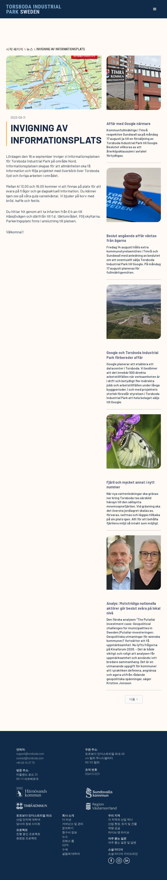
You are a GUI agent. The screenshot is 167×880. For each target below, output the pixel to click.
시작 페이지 (14, 49)
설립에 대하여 (71, 853)
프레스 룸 (68, 841)
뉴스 (29, 49)
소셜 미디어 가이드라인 (123, 853)
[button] (155, 9)
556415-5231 (92, 774)
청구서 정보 (69, 832)
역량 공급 (114, 828)
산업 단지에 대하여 (28, 819)
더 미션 (66, 819)
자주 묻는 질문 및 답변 (122, 842)
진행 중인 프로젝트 (28, 834)
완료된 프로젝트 (26, 838)
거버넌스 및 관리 (72, 823)
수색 (65, 849)
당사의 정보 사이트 (28, 823)
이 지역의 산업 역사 (120, 819)
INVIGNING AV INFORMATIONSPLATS (60, 49)
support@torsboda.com (30, 753)
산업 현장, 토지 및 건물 (122, 823)
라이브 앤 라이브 (118, 832)
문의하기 (68, 828)
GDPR (65, 845)
